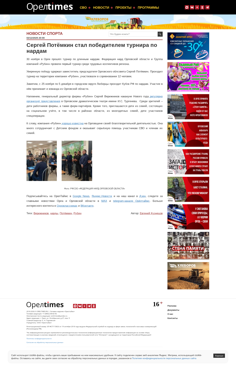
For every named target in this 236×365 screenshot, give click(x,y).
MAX (104, 200)
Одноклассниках (67, 205)
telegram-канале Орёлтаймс (131, 200)
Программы (148, 7)
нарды (54, 213)
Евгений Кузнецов (151, 213)
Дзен (142, 196)
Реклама (171, 305)
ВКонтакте (87, 205)
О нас (170, 313)
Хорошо (219, 355)
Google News (81, 196)
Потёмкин (66, 213)
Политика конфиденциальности (39, 339)
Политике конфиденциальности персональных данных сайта (164, 358)
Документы (173, 309)
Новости (101, 7)
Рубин (77, 213)
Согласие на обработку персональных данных (44, 342)
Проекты (123, 7)
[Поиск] (160, 34)
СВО (83, 7)
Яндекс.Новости (102, 196)
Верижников (41, 213)
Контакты (172, 318)
